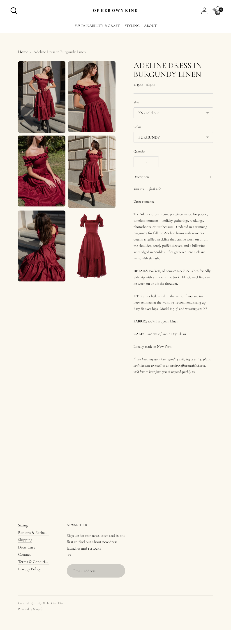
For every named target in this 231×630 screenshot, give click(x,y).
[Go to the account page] (204, 11)
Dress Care (26, 547)
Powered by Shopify (30, 609)
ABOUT (150, 25)
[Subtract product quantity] (138, 162)
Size (136, 102)
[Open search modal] (14, 11)
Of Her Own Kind (53, 603)
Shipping (25, 539)
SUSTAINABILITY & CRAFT (97, 25)
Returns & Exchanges (35, 532)
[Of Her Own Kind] (115, 11)
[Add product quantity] (154, 162)
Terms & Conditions (34, 561)
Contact (24, 554)
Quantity (140, 151)
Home (23, 51)
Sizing (23, 525)
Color (137, 127)
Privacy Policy (29, 569)
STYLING (132, 25)
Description (141, 177)
